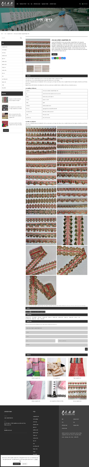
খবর (74, 422)
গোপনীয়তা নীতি (76, 437)
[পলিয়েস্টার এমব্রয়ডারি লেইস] (35, 366)
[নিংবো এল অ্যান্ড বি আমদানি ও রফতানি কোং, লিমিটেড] (7, 3)
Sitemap (66, 437)
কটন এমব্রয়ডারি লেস (56, 378)
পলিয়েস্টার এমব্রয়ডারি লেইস (36, 378)
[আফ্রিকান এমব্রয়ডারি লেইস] (35, 389)
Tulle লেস (4, 67)
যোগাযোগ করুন (64, 428)
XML (72, 437)
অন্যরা (3, 85)
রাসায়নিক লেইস (4, 55)
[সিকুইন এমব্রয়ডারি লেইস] (77, 366)
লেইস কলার (3, 52)
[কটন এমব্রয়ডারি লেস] (56, 366)
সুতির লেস (3, 58)
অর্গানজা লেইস (4, 70)
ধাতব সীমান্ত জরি (4, 79)
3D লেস (3, 73)
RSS (70, 437)
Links (63, 437)
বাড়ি (62, 419)
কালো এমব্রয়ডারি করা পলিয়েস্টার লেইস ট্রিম (56, 401)
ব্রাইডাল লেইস (4, 64)
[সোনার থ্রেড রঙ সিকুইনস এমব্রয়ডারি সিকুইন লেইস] (38, 51)
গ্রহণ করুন (24, 463)
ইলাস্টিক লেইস (4, 61)
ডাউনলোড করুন (64, 425)
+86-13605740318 (8, 418)
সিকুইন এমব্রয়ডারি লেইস (77, 378)
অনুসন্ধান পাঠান (54, 54)
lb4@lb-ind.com (8, 430)
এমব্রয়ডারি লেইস (9, 33)
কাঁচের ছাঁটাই (4, 88)
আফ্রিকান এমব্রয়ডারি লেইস (36, 401)
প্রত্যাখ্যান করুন (16, 463)
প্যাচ (2, 76)
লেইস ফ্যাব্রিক (4, 49)
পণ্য (5, 33)
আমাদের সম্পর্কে (76, 419)
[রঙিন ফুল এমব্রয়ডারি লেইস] (77, 389)
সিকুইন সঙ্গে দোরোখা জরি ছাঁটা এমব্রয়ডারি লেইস (38, 311)
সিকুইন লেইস (4, 82)
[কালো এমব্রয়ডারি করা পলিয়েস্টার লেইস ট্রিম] (56, 389)
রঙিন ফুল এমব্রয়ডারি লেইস (77, 401)
